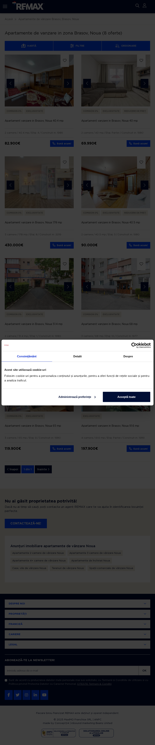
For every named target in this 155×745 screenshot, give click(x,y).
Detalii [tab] (77, 356)
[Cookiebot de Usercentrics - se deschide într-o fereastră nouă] (134, 345)
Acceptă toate (126, 396)
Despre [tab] (128, 356)
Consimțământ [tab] (26, 356)
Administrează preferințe (74, 396)
